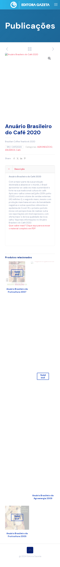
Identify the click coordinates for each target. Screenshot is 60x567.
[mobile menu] (55, 4)
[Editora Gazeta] (30, 4)
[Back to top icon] (30, 550)
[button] (49, 58)
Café (18, 150)
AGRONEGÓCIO (44, 147)
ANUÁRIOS (10, 150)
